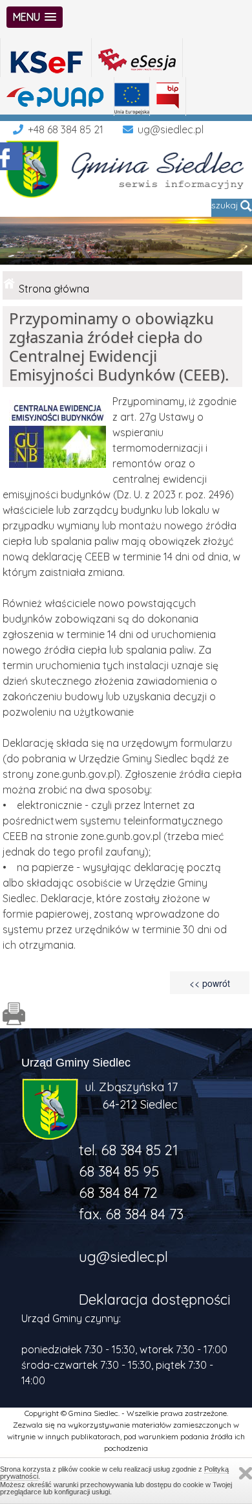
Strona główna (54, 288)
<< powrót (209, 983)
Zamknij (245, 1473)
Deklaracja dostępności (155, 1299)
